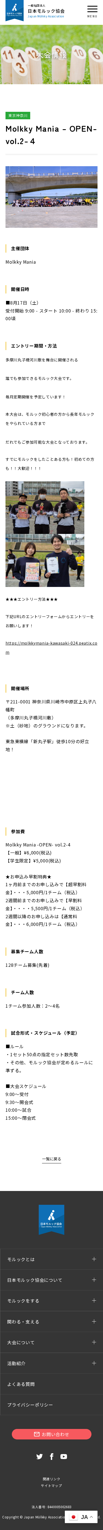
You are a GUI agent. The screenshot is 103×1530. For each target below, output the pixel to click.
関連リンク (51, 1478)
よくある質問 (21, 1384)
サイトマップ (51, 1485)
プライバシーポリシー (30, 1404)
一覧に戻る (51, 1158)
